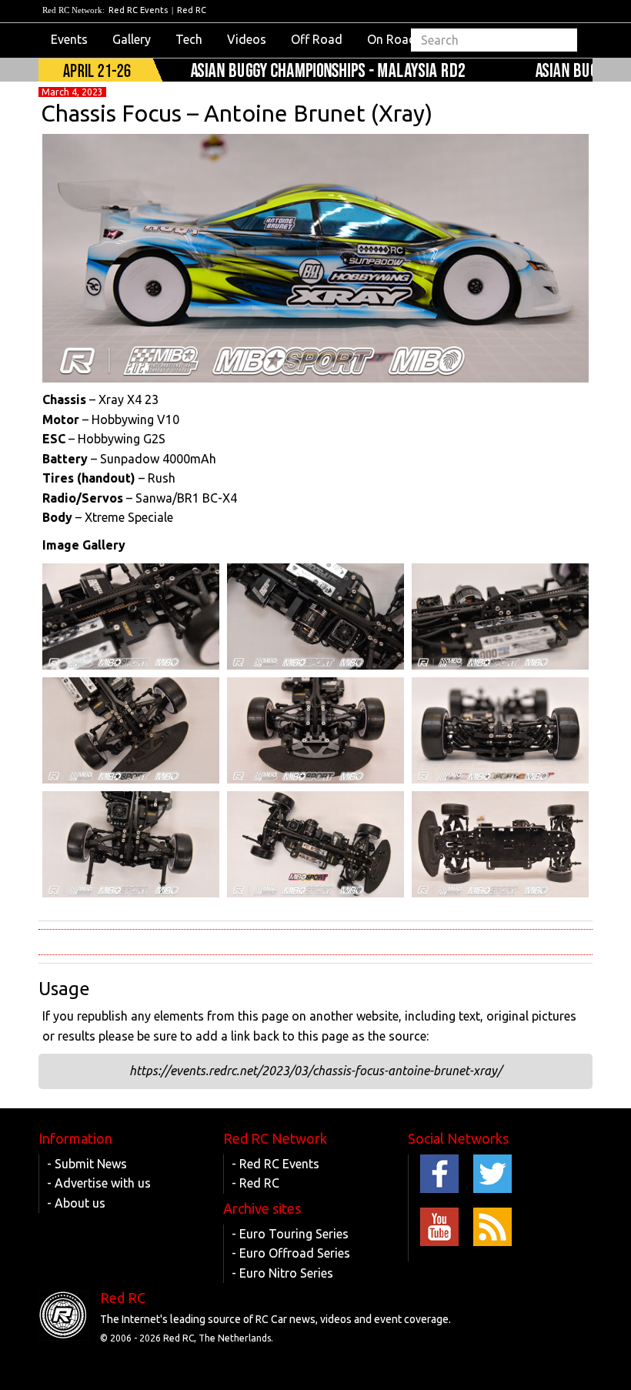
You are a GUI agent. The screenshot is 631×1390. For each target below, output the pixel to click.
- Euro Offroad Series (291, 1253)
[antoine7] (315, 616)
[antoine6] (500, 616)
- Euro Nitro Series (282, 1273)
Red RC (191, 10)
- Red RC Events (275, 1164)
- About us (76, 1203)
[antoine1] (315, 844)
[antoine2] (130, 844)
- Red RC (255, 1183)
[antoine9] (500, 844)
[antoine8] (130, 616)
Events (69, 39)
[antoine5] (130, 730)
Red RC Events (138, 10)
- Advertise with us (99, 1183)
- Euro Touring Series (290, 1234)
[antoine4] (315, 730)
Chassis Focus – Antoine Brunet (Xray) (236, 113)
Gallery (131, 39)
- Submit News (87, 1164)
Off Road (316, 39)
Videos (246, 39)
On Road (391, 39)
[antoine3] (500, 730)
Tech (188, 39)
